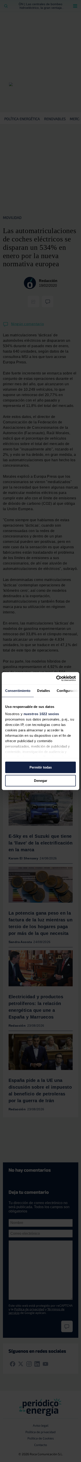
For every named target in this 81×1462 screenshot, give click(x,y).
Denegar (40, 781)
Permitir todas (40, 767)
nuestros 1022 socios (41, 714)
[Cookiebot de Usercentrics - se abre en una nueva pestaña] (57, 678)
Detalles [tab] (43, 691)
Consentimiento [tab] (17, 691)
